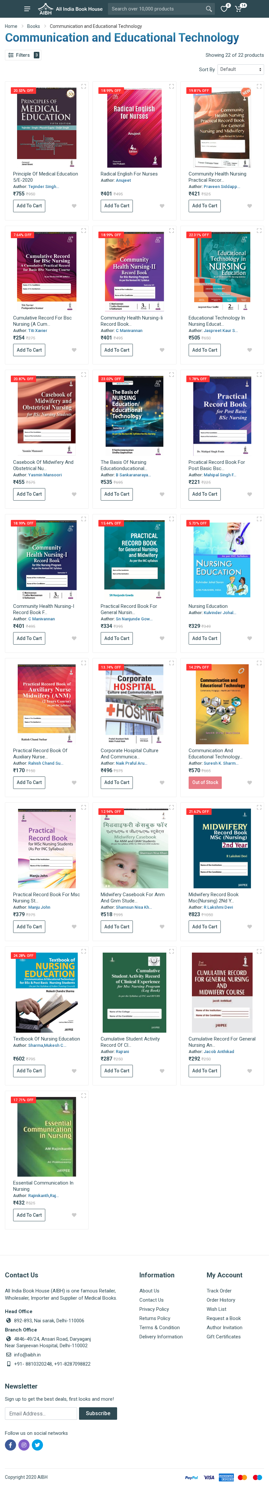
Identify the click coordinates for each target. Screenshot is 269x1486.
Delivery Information (161, 1337)
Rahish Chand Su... (45, 763)
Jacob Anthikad (219, 1051)
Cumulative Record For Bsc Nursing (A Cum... (42, 321)
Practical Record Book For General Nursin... (129, 609)
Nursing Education (208, 606)
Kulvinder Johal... (220, 612)
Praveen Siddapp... (222, 186)
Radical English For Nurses (129, 174)
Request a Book (224, 1318)
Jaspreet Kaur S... (221, 330)
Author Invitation (224, 1328)
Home (11, 26)
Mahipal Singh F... (220, 474)
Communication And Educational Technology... (215, 754)
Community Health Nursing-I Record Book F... (43, 609)
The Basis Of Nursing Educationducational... (124, 465)
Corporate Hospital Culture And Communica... (129, 754)
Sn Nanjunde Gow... (134, 618)
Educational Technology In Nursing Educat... (217, 321)
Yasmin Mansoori (45, 474)
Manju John (39, 907)
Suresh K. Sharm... (221, 763)
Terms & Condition (159, 1328)
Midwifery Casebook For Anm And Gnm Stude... (133, 898)
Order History (221, 1300)
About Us (149, 1291)
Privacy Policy (154, 1309)
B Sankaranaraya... (133, 474)
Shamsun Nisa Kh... (134, 907)
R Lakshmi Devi (218, 907)
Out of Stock (205, 782)
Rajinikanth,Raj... (43, 1195)
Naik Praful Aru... (131, 763)
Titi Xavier (37, 330)
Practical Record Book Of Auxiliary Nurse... (40, 754)
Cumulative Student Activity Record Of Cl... (130, 1042)
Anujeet (123, 180)
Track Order (219, 1291)
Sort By (207, 69)
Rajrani (122, 1051)
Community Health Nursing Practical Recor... (217, 177)
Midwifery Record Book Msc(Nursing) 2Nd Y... (213, 898)
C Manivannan (129, 330)
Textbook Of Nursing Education (46, 1039)
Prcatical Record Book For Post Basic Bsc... (217, 465)
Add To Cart (29, 205)
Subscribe (98, 1413)
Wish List (216, 1309)
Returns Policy (154, 1318)
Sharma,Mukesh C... (47, 1045)
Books (33, 26)
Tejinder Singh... (43, 186)
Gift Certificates (224, 1337)
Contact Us (151, 1300)
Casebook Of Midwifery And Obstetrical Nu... (43, 465)
